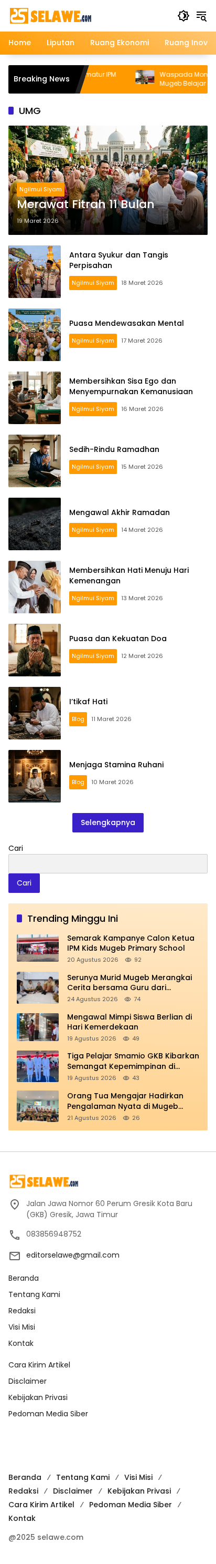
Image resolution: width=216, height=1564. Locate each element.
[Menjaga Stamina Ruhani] (34, 776)
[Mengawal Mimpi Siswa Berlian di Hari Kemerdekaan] (38, 1027)
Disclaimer (27, 1381)
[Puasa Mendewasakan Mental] (34, 334)
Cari (15, 848)
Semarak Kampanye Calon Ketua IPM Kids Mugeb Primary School (131, 943)
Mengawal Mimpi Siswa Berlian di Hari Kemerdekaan (129, 1022)
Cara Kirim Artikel (39, 1365)
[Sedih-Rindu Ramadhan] (34, 461)
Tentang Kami (34, 1294)
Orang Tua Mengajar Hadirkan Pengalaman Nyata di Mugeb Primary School (125, 1101)
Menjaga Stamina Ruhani (116, 764)
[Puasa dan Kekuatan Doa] (34, 650)
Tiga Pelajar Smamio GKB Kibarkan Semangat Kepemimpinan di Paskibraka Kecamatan (133, 1061)
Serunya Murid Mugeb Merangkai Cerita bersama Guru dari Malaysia (129, 983)
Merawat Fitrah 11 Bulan (86, 204)
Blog (78, 719)
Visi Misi (21, 1327)
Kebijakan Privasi (38, 1397)
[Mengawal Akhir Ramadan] (34, 524)
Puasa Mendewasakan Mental (126, 323)
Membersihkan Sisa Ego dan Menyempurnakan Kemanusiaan (131, 386)
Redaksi (22, 1310)
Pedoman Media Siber (48, 1413)
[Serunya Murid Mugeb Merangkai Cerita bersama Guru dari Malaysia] (38, 988)
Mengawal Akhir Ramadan (119, 512)
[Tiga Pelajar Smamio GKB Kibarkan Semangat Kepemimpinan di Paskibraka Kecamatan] (38, 1066)
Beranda (23, 1278)
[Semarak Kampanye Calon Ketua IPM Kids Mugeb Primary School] (38, 948)
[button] (183, 15)
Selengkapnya (108, 822)
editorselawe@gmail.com (73, 1255)
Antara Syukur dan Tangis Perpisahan (118, 260)
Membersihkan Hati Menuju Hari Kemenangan (129, 575)
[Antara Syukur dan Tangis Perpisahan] (34, 271)
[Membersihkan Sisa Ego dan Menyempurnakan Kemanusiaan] (34, 398)
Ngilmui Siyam (40, 189)
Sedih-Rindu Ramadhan (114, 449)
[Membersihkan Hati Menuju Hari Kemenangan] (34, 587)
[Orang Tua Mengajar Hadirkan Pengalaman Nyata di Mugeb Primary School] (38, 1106)
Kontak (21, 1343)
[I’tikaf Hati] (34, 713)
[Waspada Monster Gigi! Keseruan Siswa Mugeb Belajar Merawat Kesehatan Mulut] (121, 79)
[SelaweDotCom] (87, 15)
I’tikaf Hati (88, 701)
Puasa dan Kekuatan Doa (118, 638)
